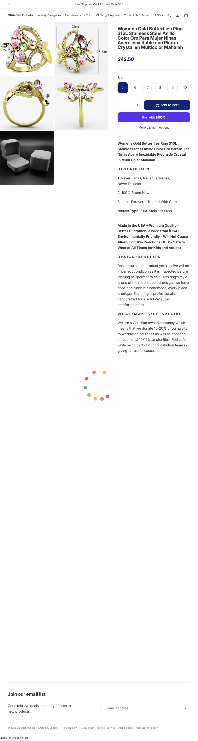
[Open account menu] (177, 15)
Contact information (147, 727)
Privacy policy (87, 727)
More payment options (153, 127)
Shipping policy (125, 727)
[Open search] (169, 15)
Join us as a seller (14, 738)
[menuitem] (145, 15)
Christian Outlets (26, 727)
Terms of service (106, 727)
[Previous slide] (9, 4)
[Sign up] (184, 708)
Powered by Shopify (47, 727)
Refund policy (69, 727)
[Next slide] (186, 4)
